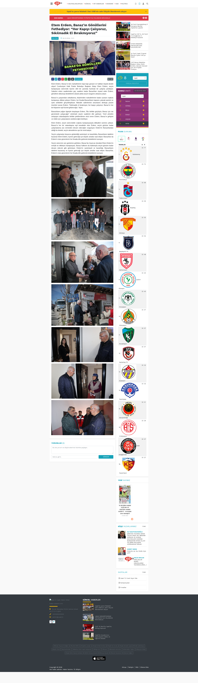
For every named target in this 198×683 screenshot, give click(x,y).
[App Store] (99, 658)
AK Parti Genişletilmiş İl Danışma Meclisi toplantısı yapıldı (139, 26)
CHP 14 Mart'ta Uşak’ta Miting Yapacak (81, 18)
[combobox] (140, 78)
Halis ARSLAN (139, 558)
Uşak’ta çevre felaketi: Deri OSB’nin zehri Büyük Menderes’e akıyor (97, 11)
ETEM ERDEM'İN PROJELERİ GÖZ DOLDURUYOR (136, 45)
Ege (117, 4)
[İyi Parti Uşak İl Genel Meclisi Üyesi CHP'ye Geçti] (123, 55)
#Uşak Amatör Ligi (125, 646)
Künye (124, 667)
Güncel (88, 4)
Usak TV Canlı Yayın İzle (128, 578)
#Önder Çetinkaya (138, 646)
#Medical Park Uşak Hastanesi (82, 649)
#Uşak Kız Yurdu (112, 646)
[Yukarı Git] (192, 678)
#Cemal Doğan (127, 653)
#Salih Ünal (56, 649)
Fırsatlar (123, 587)
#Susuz (105, 649)
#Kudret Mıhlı (75, 646)
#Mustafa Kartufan (115, 649)
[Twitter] (53, 621)
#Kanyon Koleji (141, 649)
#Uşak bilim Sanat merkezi (74, 653)
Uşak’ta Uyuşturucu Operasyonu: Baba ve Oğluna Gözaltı (102, 636)
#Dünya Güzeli (103, 653)
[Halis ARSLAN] (126, 559)
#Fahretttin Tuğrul (128, 649)
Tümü (144, 526)
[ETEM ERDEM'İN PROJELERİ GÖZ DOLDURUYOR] (123, 45)
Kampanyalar (125, 583)
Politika (124, 4)
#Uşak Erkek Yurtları (99, 646)
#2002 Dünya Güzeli (90, 653)
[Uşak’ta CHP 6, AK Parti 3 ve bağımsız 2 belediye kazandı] (123, 36)
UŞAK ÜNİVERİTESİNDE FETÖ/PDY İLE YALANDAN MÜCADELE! (104, 618)
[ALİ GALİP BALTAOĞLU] (122, 534)
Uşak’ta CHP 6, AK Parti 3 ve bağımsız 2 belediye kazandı (139, 35)
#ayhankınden (66, 649)
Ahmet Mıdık (132, 549)
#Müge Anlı (97, 649)
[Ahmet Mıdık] (122, 551)
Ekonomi (109, 4)
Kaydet (79, 79)
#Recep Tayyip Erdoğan (61, 646)
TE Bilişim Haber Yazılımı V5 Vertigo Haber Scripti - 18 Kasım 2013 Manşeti (124, 509)
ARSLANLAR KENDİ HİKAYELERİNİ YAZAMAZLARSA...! (140, 562)
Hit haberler (98, 4)
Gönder (106, 457)
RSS (137, 667)
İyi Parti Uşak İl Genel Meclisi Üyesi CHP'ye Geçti (138, 55)
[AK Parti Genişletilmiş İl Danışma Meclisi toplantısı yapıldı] (123, 26)
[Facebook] (51, 621)
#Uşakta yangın (86, 646)
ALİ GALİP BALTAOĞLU (135, 532)
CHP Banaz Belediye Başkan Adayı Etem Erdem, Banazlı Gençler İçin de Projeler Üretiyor (139, 66)
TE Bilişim (77, 669)
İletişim (131, 667)
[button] (51, 4)
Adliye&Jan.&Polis (75, 4)
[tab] (121, 139)
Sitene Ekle (144, 667)
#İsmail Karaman (116, 653)
